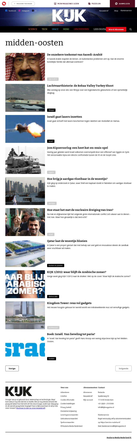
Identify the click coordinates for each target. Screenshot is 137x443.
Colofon (64, 396)
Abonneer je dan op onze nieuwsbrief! (30, 408)
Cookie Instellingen (68, 403)
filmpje (51, 110)
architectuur (53, 327)
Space (55, 29)
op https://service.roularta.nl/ (109, 422)
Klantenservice (126, 11)
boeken (51, 358)
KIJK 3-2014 (53, 79)
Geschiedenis (81, 29)
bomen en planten (56, 265)
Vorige (12, 368)
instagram (25, 11)
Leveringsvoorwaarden (69, 415)
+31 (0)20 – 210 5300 (106, 403)
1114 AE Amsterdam (105, 400)
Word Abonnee (116, 29)
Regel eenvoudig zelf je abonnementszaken (114, 418)
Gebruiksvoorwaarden (69, 418)
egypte (51, 172)
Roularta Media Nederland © (119, 437)
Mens (66, 29)
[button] (122, 3)
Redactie (101, 392)
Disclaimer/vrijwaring (69, 411)
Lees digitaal (101, 29)
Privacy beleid (66, 407)
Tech (44, 29)
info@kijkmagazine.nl (106, 407)
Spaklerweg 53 (103, 396)
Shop (116, 11)
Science (32, 29)
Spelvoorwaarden (67, 422)
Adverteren (65, 392)
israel (51, 141)
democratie (53, 296)
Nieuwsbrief (103, 11)
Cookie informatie (67, 400)
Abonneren (87, 392)
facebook (12, 11)
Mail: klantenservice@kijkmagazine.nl (112, 426)
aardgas (52, 203)
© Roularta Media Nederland (71, 426)
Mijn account (88, 400)
